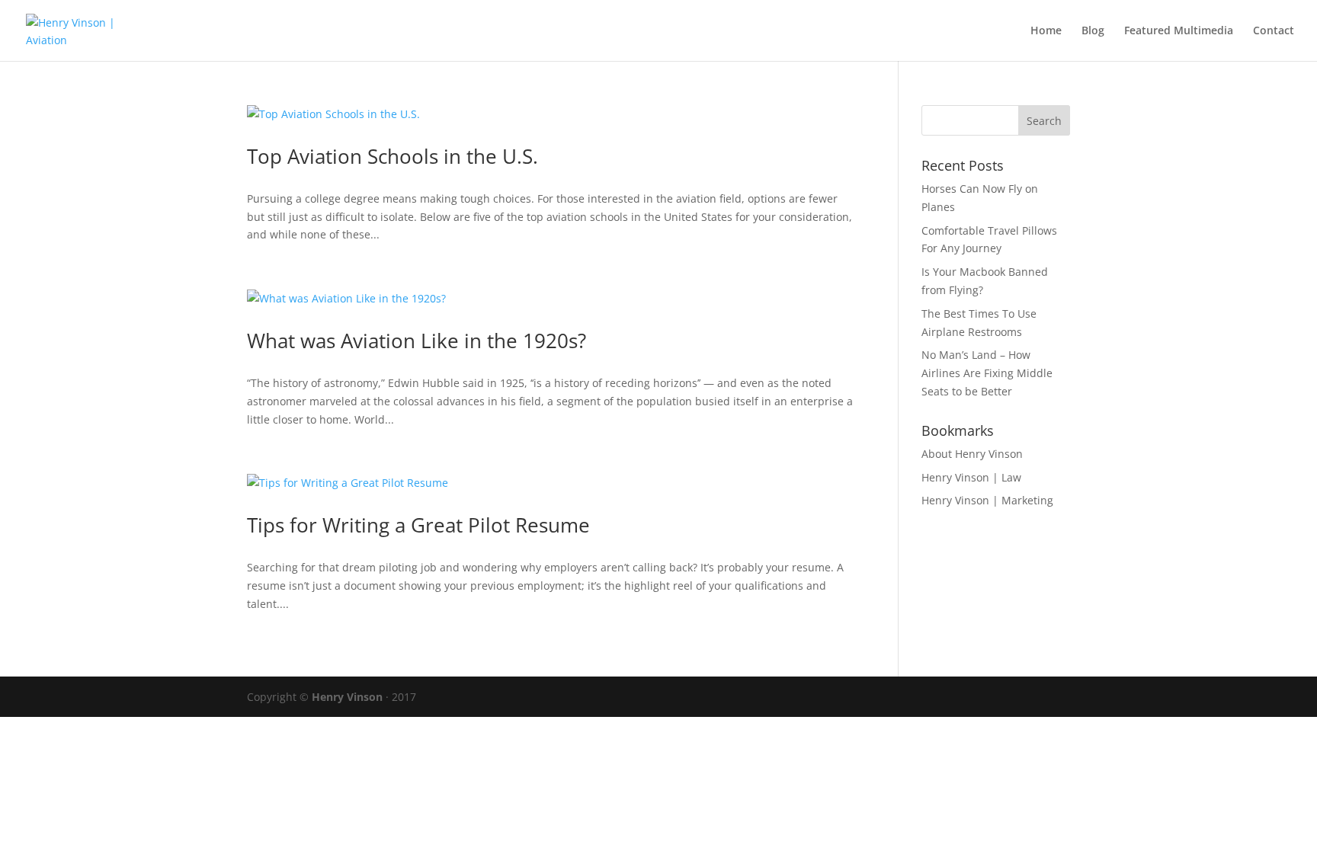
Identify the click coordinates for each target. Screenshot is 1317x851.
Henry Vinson (347, 696)
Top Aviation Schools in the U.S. (392, 156)
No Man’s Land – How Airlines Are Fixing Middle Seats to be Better (987, 372)
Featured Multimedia (1178, 31)
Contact (1273, 31)
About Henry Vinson (972, 453)
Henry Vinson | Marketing (987, 500)
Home (1046, 31)
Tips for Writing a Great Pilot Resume (418, 525)
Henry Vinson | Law (971, 477)
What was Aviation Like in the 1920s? (416, 340)
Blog (1092, 31)
